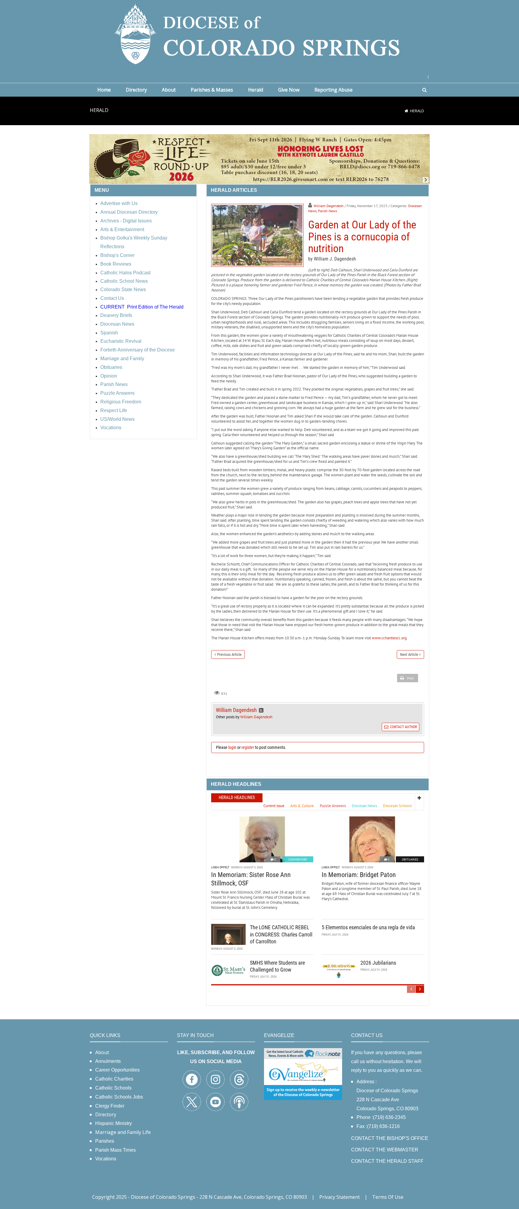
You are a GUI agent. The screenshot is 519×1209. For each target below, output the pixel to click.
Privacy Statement (339, 1197)
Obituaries (410, 859)
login (232, 747)
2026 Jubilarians (378, 963)
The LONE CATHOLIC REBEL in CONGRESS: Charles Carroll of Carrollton (281, 934)
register (247, 747)
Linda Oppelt (220, 867)
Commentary (297, 859)
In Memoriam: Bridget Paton (359, 875)
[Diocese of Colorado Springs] (259, 33)
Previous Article (229, 654)
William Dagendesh (329, 206)
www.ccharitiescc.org (389, 638)
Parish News (327, 211)
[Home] (406, 110)
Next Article (409, 654)
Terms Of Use (387, 1197)
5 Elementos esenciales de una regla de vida (368, 927)
